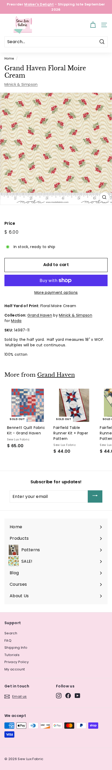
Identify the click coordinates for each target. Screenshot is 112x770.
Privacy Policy (16, 661)
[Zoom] (104, 197)
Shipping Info (16, 647)
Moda (16, 320)
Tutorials (12, 654)
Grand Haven (39, 315)
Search (10, 633)
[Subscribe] (95, 496)
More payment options (56, 292)
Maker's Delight (39, 4)
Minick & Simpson (21, 84)
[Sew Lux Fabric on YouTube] (77, 695)
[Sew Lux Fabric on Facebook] (68, 695)
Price (9, 223)
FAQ (7, 640)
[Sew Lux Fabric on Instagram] (58, 695)
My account (14, 669)
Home (9, 58)
